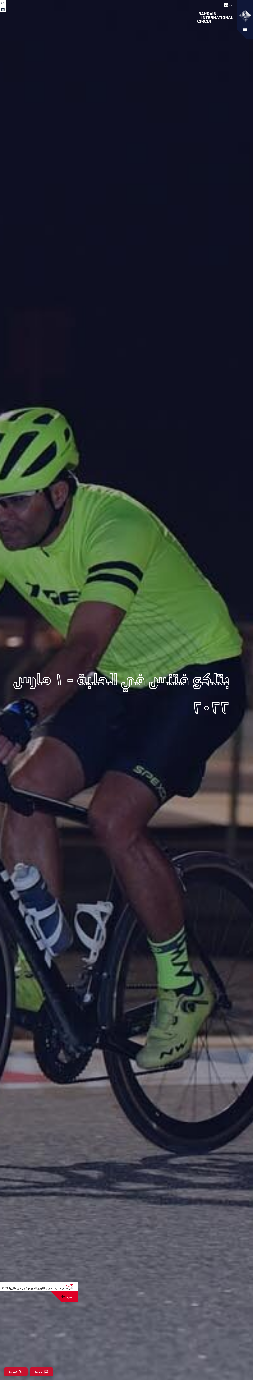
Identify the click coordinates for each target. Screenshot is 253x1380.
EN (230, 5)
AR (226, 5)
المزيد (69, 1296)
